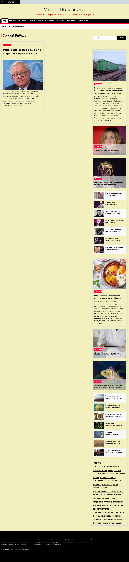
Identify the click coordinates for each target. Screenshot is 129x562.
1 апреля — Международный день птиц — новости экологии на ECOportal (113, 433)
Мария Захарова (114, 481)
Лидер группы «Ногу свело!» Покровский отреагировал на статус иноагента (113, 231)
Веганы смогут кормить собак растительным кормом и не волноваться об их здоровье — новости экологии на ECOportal (114, 415)
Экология (60, 21)
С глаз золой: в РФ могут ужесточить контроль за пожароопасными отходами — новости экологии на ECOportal (114, 452)
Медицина (23, 21)
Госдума (117, 470)
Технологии (118, 512)
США (94, 509)
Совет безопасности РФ (103, 512)
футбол (112, 523)
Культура (12, 21)
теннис (120, 519)
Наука (32, 21)
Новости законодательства (104, 491)
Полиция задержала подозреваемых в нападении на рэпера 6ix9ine (108, 183)
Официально (98, 495)
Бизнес (100, 467)
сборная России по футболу (104, 519)
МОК (105, 481)
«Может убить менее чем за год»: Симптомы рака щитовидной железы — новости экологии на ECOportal (109, 354)
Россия (120, 505)
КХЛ (117, 474)
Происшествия (108, 498)
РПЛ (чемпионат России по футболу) (108, 502)
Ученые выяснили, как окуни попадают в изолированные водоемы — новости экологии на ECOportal (108, 386)
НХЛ (110, 484)
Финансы (96, 516)
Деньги (96, 474)
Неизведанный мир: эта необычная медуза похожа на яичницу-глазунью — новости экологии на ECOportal (114, 406)
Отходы (120, 491)
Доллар (103, 474)
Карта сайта (84, 21)
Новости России (100, 488)
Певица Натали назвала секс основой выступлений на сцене (114, 221)
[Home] (5, 21)
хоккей (119, 523)
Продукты (97, 498)
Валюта (116, 467)
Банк (95, 467)
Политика (42, 21)
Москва (105, 484)
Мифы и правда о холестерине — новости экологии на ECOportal (108, 297)
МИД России (98, 481)
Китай (122, 474)
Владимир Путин (100, 470)
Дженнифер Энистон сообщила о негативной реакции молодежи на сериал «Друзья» (107, 151)
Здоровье (111, 474)
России (112, 505)
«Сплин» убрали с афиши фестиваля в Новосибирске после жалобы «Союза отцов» (114, 240)
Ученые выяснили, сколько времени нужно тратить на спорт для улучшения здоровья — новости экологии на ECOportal (114, 397)
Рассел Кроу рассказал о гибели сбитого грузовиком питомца (114, 249)
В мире (110, 470)
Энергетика (116, 516)
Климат (96, 477)
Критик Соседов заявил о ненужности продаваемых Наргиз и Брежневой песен (114, 194)
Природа (117, 495)
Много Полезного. (65, 9)
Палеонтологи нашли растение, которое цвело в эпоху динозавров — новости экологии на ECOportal (113, 442)
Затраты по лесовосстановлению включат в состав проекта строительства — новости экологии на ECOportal (113, 424)
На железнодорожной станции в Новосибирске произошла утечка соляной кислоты (108, 89)
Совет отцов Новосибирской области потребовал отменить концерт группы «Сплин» (113, 203)
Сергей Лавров (103, 509)
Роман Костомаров (101, 505)
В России (108, 467)
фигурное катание (100, 523)
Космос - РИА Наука (107, 477)
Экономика (71, 21)
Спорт (51, 21)
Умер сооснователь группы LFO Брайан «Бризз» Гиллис (112, 212)
